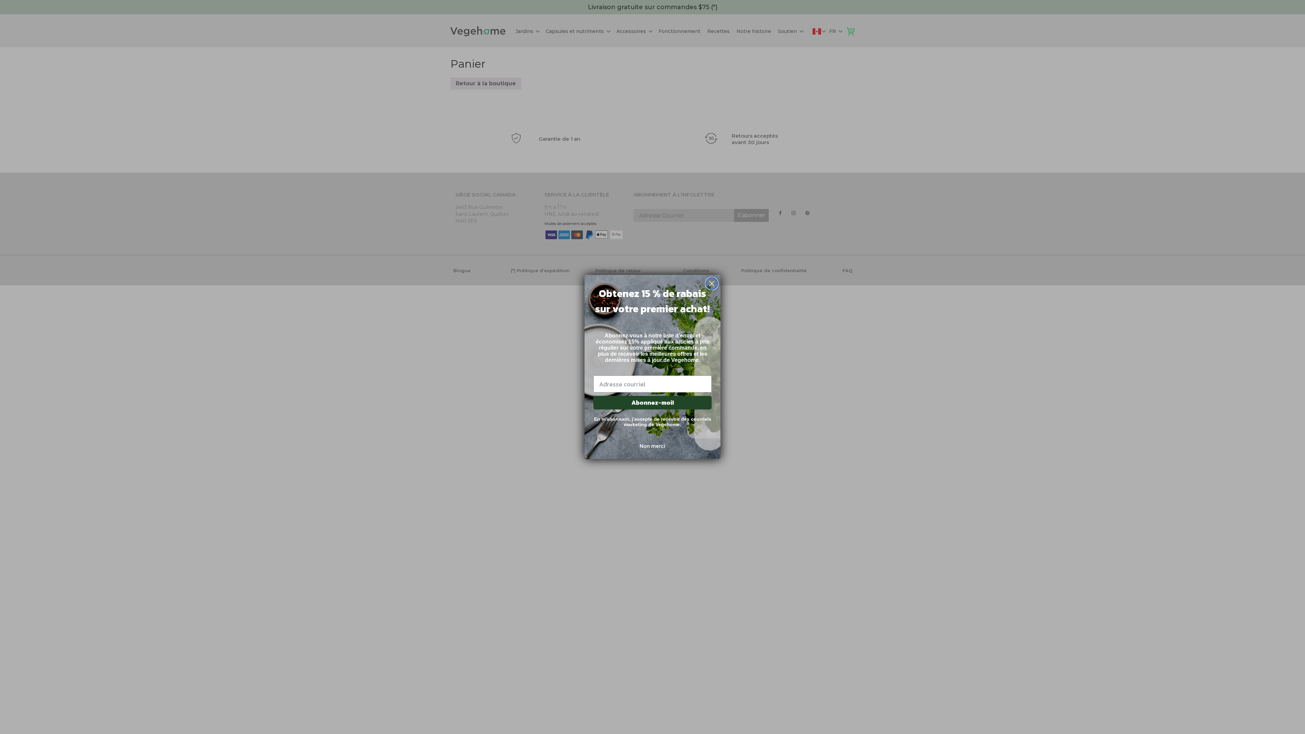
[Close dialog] (712, 284)
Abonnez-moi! (652, 402)
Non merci (652, 446)
